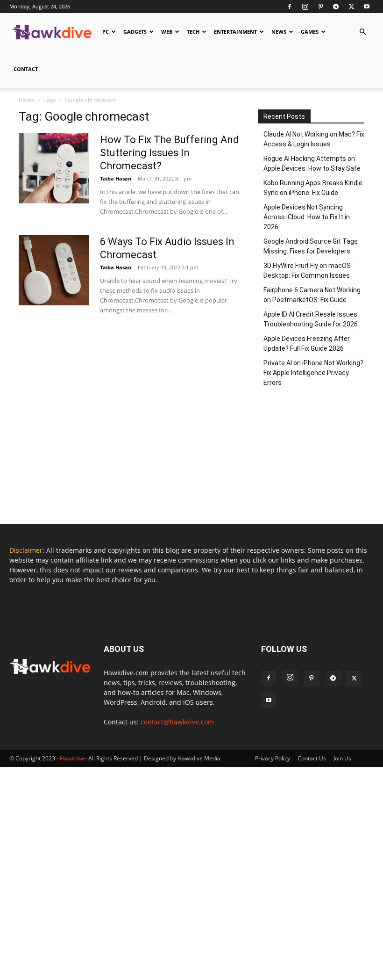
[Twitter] (351, 6)
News (278, 31)
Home (27, 100)
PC (105, 31)
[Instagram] (305, 6)
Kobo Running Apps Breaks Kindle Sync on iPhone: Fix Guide (312, 187)
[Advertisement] (311, 459)
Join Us (342, 758)
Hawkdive (72, 758)
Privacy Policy (272, 758)
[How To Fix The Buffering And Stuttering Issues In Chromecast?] (54, 168)
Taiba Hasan (115, 178)
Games (310, 31)
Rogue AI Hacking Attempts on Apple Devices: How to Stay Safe (312, 163)
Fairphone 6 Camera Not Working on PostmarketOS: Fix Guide (312, 295)
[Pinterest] (320, 6)
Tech (193, 31)
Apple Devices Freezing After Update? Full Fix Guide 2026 (306, 343)
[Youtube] (367, 6)
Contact (26, 68)
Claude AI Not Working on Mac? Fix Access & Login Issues (313, 139)
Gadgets (135, 31)
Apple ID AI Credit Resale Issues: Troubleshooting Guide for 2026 (311, 319)
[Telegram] (336, 6)
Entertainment (235, 31)
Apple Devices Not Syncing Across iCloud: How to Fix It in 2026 (306, 217)
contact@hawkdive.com (177, 721)
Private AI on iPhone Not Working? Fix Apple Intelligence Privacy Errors (313, 372)
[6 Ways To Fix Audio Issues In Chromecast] (54, 270)
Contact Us (312, 758)
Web (166, 31)
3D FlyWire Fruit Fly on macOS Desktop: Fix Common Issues (307, 270)
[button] (362, 32)
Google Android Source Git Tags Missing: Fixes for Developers (310, 246)
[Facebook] (290, 6)
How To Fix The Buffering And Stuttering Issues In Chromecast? (169, 153)
